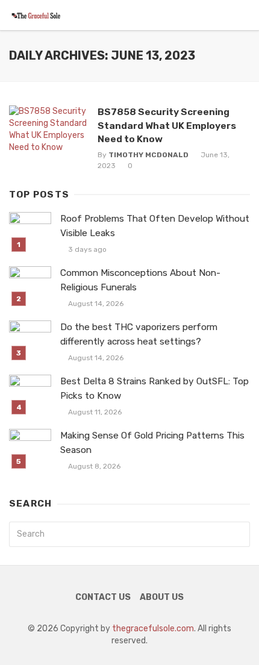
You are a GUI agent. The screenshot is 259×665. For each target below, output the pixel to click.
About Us (162, 597)
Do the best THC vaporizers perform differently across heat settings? (138, 334)
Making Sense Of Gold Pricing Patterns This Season (152, 442)
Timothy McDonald (148, 155)
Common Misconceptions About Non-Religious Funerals (140, 279)
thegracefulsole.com (153, 628)
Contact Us (103, 597)
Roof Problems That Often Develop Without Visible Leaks (154, 225)
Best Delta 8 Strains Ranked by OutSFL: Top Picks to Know (154, 388)
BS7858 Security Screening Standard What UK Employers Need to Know (167, 125)
